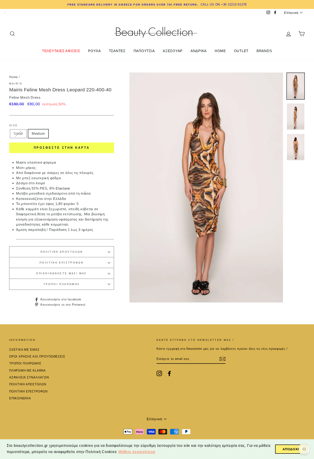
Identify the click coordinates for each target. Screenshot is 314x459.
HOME (220, 51)
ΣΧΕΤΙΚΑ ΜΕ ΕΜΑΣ (24, 349)
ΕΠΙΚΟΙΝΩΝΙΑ (20, 398)
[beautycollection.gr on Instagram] (159, 373)
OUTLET (241, 51)
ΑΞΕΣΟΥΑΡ (173, 51)
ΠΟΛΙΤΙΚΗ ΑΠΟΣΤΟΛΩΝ (61, 251)
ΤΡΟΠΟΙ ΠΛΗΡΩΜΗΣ (61, 284)
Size (13, 125)
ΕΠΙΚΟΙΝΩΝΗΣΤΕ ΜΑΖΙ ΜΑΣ (61, 273)
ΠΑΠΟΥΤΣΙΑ (144, 51)
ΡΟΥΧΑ (94, 51)
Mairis (15, 83)
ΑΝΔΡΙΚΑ (199, 51)
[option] (206, 187)
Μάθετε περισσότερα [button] (136, 452)
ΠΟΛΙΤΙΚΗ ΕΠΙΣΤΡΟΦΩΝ (62, 262)
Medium (38, 133)
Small (18, 133)
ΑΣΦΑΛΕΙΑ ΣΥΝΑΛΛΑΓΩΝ (29, 377)
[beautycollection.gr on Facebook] (169, 373)
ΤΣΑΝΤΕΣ (117, 51)
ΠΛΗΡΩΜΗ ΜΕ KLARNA (27, 370)
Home (13, 77)
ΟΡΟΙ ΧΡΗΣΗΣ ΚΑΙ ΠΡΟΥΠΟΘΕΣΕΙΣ (37, 356)
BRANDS (264, 51)
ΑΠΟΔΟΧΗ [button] (291, 449)
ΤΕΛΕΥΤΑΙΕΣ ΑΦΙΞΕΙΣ (61, 51)
